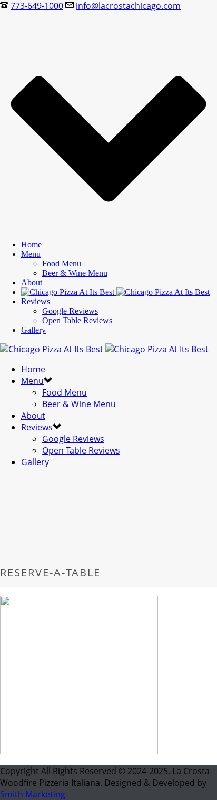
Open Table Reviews (77, 320)
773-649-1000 (37, 6)
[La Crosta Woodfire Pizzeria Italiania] (115, 291)
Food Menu (61, 263)
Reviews (35, 301)
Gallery (33, 329)
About (31, 282)
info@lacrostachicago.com (128, 6)
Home (31, 244)
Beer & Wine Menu (74, 272)
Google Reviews (70, 310)
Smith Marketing (32, 794)
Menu (31, 253)
